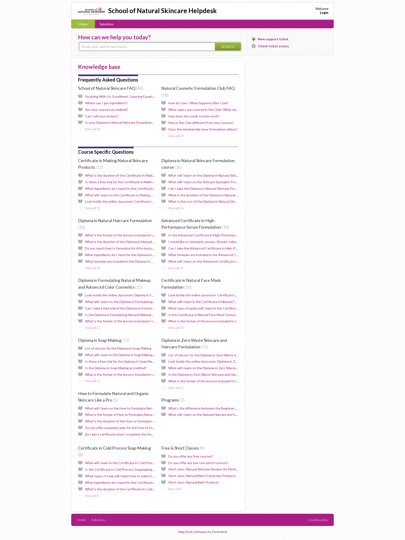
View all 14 (176, 268)
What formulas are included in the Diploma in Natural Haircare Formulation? (139, 261)
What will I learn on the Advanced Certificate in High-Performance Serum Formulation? (231, 261)
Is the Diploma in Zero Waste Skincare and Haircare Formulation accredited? (223, 374)
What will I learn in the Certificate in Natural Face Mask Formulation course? (223, 302)
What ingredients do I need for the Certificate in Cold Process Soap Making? (141, 482)
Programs (172, 399)
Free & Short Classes (182, 448)
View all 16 (176, 208)
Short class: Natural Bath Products (193, 482)
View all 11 (92, 208)
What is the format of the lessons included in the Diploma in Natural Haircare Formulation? (150, 235)
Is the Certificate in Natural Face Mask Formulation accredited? (214, 315)
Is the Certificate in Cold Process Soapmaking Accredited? (128, 469)
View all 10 (176, 328)
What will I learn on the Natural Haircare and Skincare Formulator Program (221, 415)
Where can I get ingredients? (106, 103)
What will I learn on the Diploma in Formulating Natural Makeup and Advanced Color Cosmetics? (155, 302)
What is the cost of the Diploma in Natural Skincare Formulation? (215, 201)
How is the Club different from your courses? (201, 123)
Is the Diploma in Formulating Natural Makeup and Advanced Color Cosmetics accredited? (150, 315)
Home (83, 24)
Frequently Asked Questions (108, 79)
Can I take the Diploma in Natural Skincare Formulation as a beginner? (218, 188)
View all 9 (175, 489)
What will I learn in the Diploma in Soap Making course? (125, 355)
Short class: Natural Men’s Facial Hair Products (202, 476)
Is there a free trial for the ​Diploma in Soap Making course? (127, 361)
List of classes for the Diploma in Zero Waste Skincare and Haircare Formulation (226, 355)
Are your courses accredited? (106, 110)
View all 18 (176, 136)
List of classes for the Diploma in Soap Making (118, 348)
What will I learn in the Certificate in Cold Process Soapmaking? (131, 463)
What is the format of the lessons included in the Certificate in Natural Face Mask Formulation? (237, 321)
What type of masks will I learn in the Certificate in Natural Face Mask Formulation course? (234, 308)
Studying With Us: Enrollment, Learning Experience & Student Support (136, 96)
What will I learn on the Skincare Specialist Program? (206, 182)
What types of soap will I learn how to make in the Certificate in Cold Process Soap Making (151, 476)
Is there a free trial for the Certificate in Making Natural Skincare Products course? (145, 182)
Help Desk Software (193, 532)
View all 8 (91, 496)
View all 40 (92, 129)
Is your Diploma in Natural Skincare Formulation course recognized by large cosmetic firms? (151, 122)
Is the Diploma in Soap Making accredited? (115, 368)
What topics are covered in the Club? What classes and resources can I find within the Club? (235, 110)
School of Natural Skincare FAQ (110, 88)
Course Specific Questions (106, 152)
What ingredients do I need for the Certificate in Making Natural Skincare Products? (146, 188)
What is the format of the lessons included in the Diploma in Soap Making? (139, 374)
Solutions (106, 24)
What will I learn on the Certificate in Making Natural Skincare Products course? (143, 195)
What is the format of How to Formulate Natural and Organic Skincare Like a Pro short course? (153, 415)
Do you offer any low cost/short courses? (198, 463)
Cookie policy (318, 520)
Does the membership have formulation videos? (203, 129)
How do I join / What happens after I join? (198, 103)
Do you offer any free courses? (190, 456)
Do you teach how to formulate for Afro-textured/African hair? (130, 248)
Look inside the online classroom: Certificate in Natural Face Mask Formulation (225, 295)
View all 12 (92, 268)
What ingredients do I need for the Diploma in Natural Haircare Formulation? (140, 255)
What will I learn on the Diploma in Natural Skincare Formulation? (215, 175)
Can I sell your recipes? (102, 116)
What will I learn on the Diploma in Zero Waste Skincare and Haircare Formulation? (227, 368)
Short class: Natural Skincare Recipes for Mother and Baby (210, 469)
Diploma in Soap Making (103, 340)
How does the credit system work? (193, 116)
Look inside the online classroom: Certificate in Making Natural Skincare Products (144, 201)
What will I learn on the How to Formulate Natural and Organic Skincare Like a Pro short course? (155, 408)
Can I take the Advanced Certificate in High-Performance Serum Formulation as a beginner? (235, 248)
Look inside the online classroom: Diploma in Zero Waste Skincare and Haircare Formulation (234, 361)
